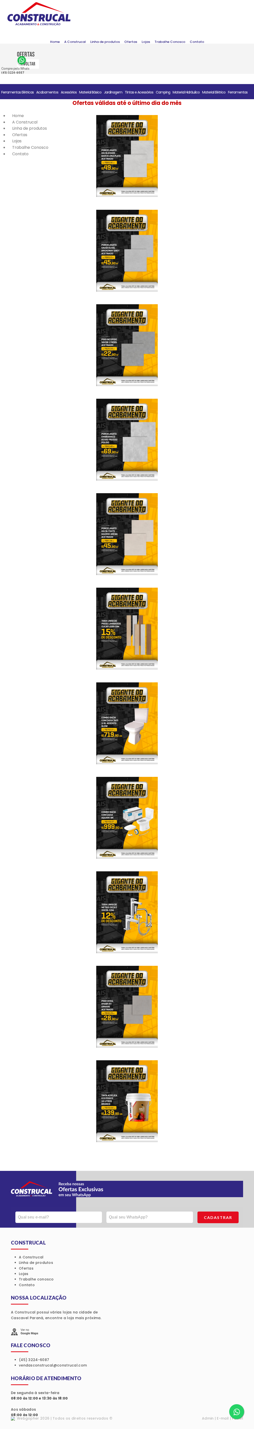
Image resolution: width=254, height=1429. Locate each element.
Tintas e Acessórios (139, 92)
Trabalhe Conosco (170, 41)
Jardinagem (113, 92)
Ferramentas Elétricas (17, 92)
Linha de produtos (105, 41)
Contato (197, 41)
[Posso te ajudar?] (236, 1411)
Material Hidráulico (186, 92)
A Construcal (75, 41)
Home (55, 41)
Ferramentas (238, 92)
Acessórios (69, 92)
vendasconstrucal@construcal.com (53, 1365)
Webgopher (28, 1418)
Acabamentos (47, 92)
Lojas (146, 41)
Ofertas (130, 41)
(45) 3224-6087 (34, 1359)
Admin (208, 1418)
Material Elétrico (213, 92)
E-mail (223, 1418)
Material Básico (90, 92)
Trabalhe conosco (36, 1279)
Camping (163, 92)
